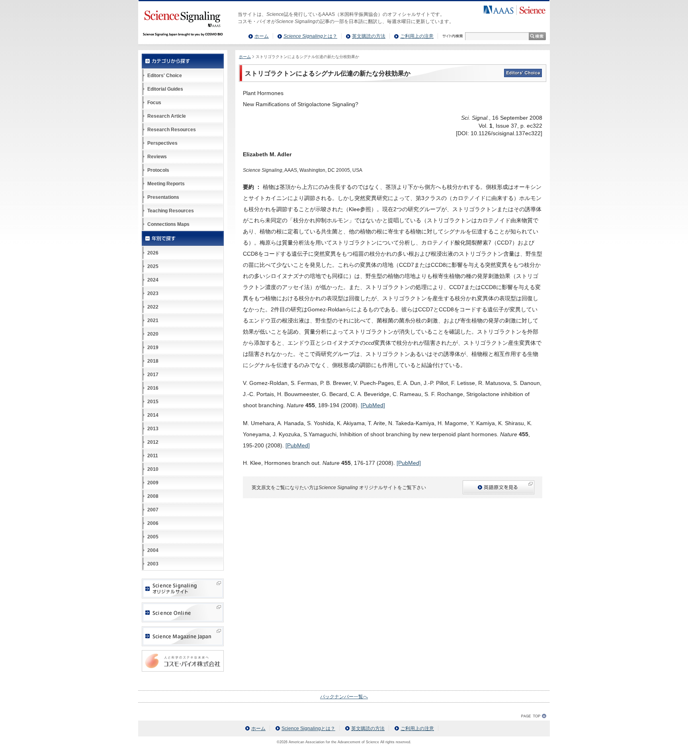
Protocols (158, 170)
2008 (152, 496)
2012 (152, 442)
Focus (154, 102)
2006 (152, 523)
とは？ (310, 36)
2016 (152, 388)
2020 (152, 334)
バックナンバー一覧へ (344, 696)
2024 (152, 280)
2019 (152, 347)
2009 (152, 483)
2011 (152, 456)
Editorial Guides (165, 89)
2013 (152, 428)
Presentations (163, 197)
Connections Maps (168, 224)
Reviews (157, 156)
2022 (152, 307)
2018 (152, 361)
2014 (152, 415)
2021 (152, 320)
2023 (152, 293)
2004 (152, 550)
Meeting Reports (166, 184)
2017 (152, 374)
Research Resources (171, 129)
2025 (152, 266)
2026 (152, 253)
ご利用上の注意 (417, 36)
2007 (152, 510)
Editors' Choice (164, 75)
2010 (152, 469)
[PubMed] (373, 405)
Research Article (166, 116)
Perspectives (162, 143)
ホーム (261, 36)
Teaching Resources (170, 211)
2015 (152, 401)
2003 (152, 564)
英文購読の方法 (368, 36)
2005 (152, 537)
